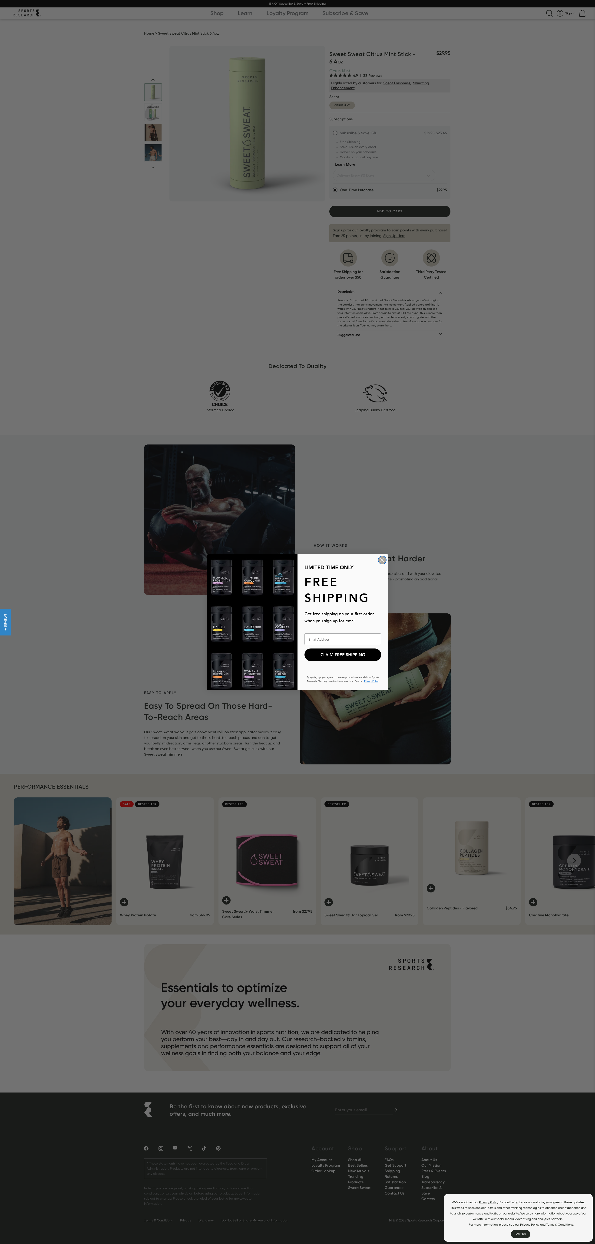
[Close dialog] (382, 560)
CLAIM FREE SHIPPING (343, 655)
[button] (5, 622)
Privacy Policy (488, 1202)
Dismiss (521, 1233)
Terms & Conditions (559, 1224)
